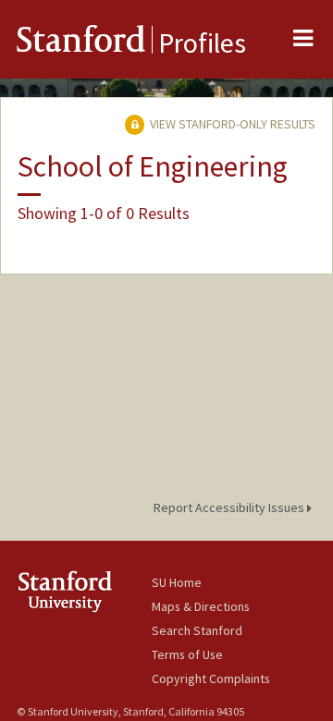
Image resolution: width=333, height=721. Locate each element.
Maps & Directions (201, 606)
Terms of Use (187, 654)
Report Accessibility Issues (230, 507)
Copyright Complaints (211, 678)
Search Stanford (197, 630)
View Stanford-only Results (231, 124)
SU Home (177, 582)
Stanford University (84, 591)
